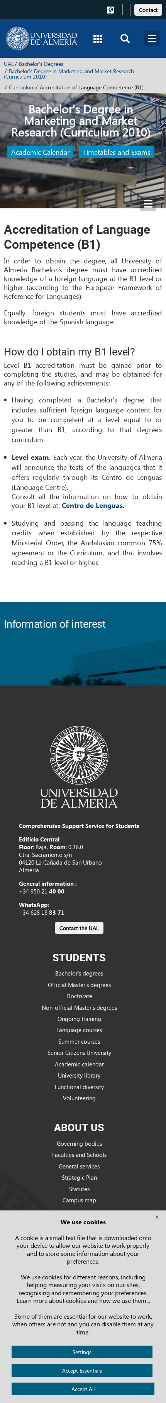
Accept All (83, 1389)
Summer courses (79, 1041)
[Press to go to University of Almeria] (79, 766)
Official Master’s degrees (79, 985)
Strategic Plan (79, 1177)
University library (79, 1075)
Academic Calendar (40, 152)
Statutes (79, 1189)
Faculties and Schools (79, 1154)
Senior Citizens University (79, 1052)
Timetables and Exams (117, 152)
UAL (9, 63)
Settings (82, 1352)
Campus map (79, 1200)
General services (79, 1166)
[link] (148, 8)
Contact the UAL (79, 928)
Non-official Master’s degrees (79, 1007)
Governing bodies (79, 1143)
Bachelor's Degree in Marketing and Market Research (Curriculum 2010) (69, 73)
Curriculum (22, 87)
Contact (148, 9)
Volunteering (79, 1098)
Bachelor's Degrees (41, 63)
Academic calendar (79, 1064)
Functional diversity (79, 1087)
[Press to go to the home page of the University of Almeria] (41, 38)
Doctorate (79, 996)
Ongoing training (79, 1018)
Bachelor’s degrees (79, 973)
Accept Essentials (82, 1370)
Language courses (79, 1030)
